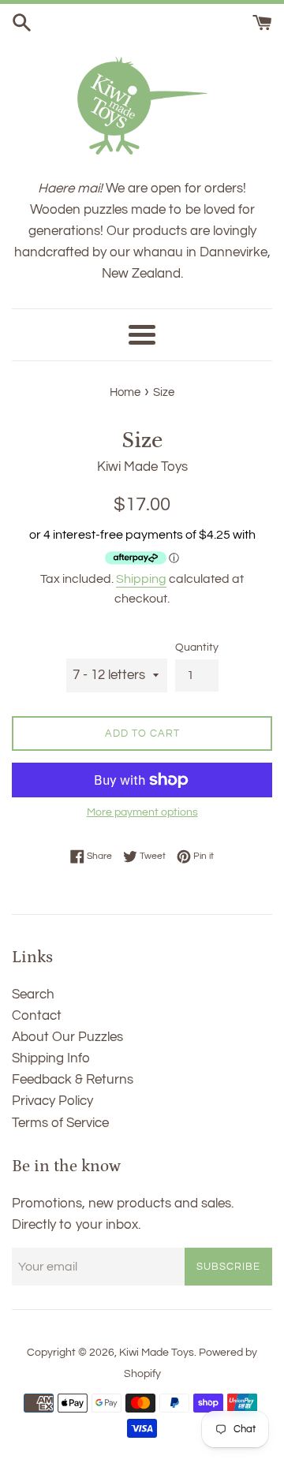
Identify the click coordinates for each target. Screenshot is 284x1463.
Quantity (197, 647)
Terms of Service (60, 1123)
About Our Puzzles (67, 1037)
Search (33, 994)
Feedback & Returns (72, 1080)
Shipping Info (51, 1058)
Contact (37, 1016)
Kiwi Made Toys (156, 1352)
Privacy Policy (52, 1101)
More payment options (142, 812)
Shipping (141, 579)
